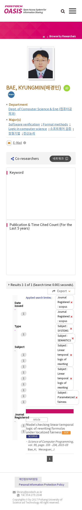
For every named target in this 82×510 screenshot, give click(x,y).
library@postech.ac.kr (29, 492)
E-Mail (17, 143)
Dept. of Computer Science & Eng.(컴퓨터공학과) (40, 111)
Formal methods (55, 124)
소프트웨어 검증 (60, 129)
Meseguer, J (46, 449)
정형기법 (14, 133)
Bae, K (32, 449)
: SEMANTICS (64, 338)
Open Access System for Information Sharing (25, 10)
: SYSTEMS (63, 328)
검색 (63, 12)
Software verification (24, 124)
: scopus (64, 302)
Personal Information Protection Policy (41, 484)
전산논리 (29, 133)
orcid (66, 88)
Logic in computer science (27, 129)
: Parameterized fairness (66, 397)
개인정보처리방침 (28, 479)
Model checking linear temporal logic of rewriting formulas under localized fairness (50, 430)
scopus (11, 94)
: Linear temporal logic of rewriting (63, 355)
